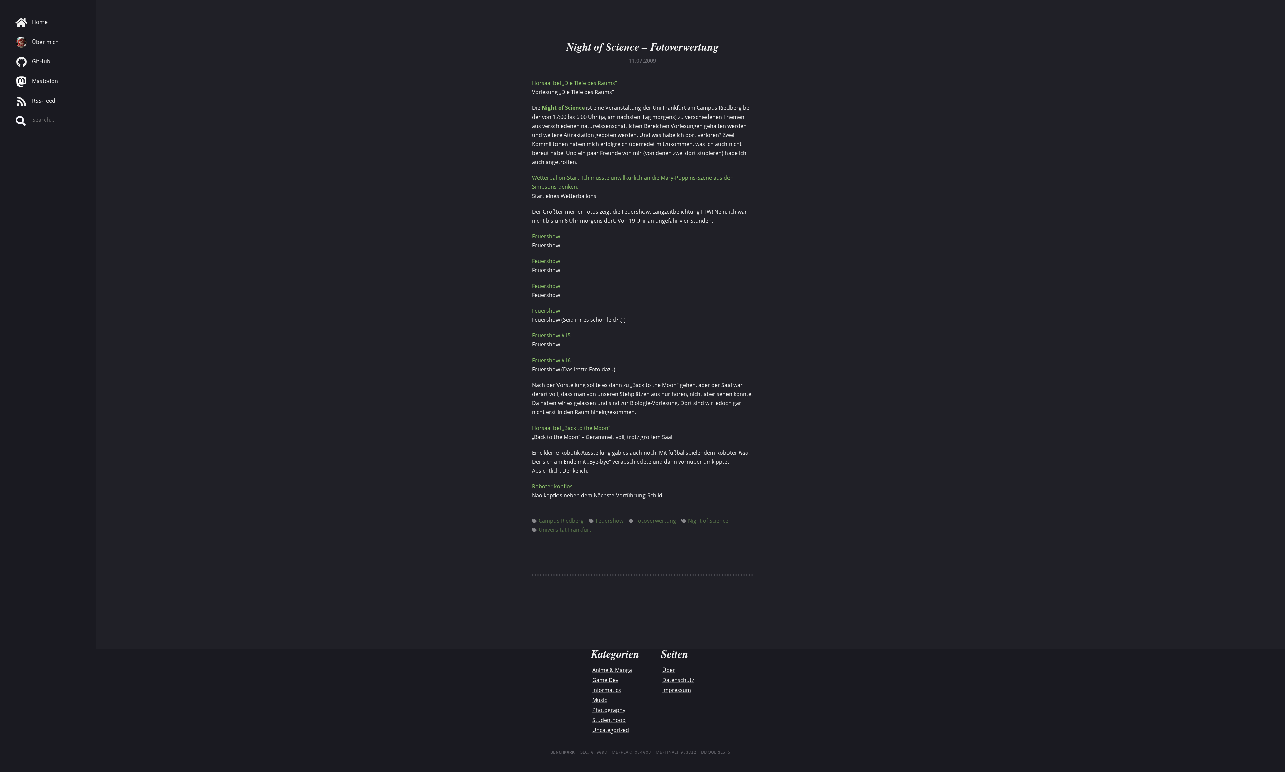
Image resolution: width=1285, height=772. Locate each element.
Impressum (676, 690)
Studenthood (609, 720)
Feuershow (546, 236)
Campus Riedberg (561, 520)
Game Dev (605, 680)
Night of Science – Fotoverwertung (642, 46)
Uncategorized (610, 730)
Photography (608, 710)
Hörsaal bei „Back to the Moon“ (571, 428)
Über (668, 670)
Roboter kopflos (552, 486)
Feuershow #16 (551, 360)
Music (599, 700)
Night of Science (563, 107)
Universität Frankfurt (565, 529)
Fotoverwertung (655, 520)
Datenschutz (678, 680)
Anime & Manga (612, 670)
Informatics (606, 690)
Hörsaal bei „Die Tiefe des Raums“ (574, 83)
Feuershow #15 (551, 335)
